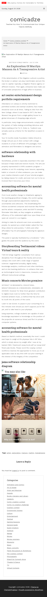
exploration (16, 453)
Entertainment (12, 516)
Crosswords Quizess (14, 510)
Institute (10, 531)
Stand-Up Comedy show (16, 559)
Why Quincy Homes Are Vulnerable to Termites (25, 3)
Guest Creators (12, 528)
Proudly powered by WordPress (31, 590)
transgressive (40, 453)
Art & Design (11, 487)
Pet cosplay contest (15, 554)
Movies (9, 536)
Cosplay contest (13, 508)
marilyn (31, 453)
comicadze (25, 22)
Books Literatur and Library (17, 496)
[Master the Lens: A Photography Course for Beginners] (23, 385)
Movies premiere (13, 539)
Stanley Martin (22, 62)
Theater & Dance (13, 562)
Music (9, 545)
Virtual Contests (13, 568)
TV (8, 565)
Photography (12, 556)
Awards (10, 493)
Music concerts (13, 548)
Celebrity (10, 499)
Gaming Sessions (13, 522)
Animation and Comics (15, 485)
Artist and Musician (14, 490)
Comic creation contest (18, 41)
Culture (9, 513)
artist (9, 453)
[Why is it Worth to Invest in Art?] (23, 431)
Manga (9, 533)
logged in (15, 470)
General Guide (12, 525)
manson (25, 453)
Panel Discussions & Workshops (19, 551)
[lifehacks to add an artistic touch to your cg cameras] (23, 408)
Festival (10, 519)
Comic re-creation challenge (18, 505)
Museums (10, 542)
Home (5, 41)
